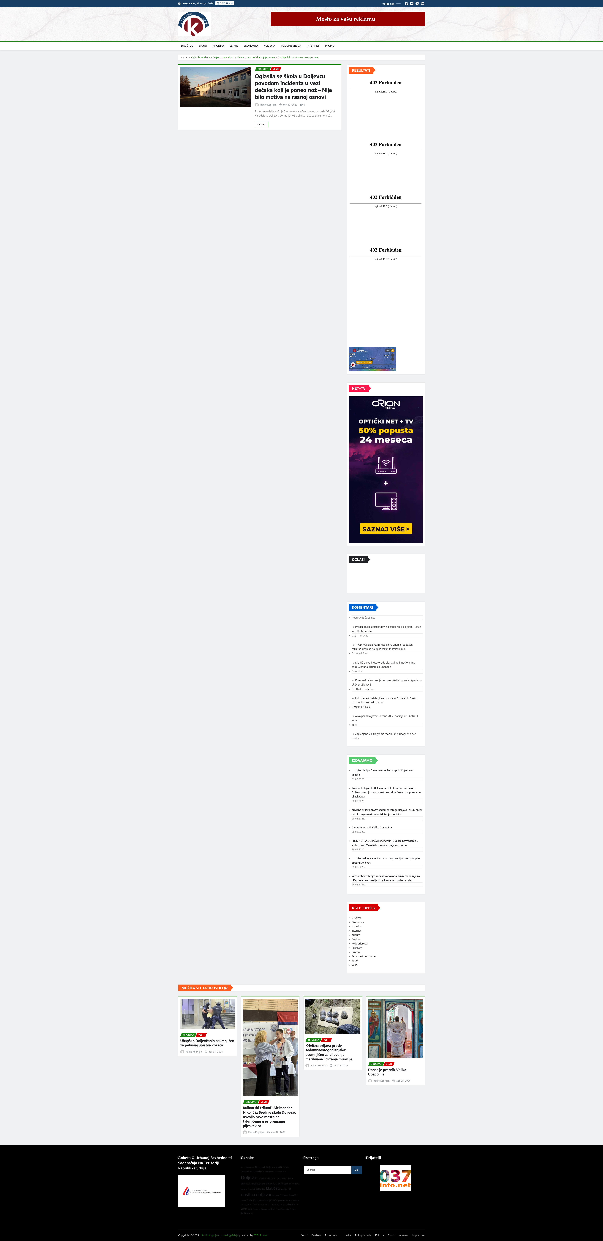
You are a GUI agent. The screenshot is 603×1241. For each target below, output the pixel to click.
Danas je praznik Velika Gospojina (372, 827)
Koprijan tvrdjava (291, 1183)
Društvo (187, 45)
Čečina (292, 1209)
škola (243, 1213)
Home (184, 57)
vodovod (258, 1209)
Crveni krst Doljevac (272, 1171)
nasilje (284, 1189)
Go (356, 1169)
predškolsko (294, 1200)
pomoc (273, 1200)
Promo (329, 45)
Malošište (273, 1188)
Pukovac (245, 1204)
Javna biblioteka (279, 1178)
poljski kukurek (262, 1200)
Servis (234, 45)
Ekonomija (251, 45)
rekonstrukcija (265, 1204)
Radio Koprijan (268, 104)
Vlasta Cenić (247, 1208)
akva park (250, 1167)
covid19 (258, 1171)
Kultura (269, 45)
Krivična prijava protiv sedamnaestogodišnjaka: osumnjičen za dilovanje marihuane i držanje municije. (329, 1052)
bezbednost (247, 1171)
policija (251, 1200)
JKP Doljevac (268, 1183)
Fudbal (268, 1178)
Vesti (354, 965)
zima (278, 1209)
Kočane (256, 1188)
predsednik (283, 1200)
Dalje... (261, 124)
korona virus (246, 1189)
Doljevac (249, 1177)
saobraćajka (278, 1204)
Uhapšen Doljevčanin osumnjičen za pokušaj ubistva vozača (207, 1042)
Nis (289, 1188)
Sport (203, 45)
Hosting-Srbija (230, 1235)
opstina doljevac (256, 1194)
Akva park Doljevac (265, 1167)
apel (278, 1167)
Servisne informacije (364, 956)
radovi (254, 1204)
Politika (356, 939)
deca (283, 1171)
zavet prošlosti (268, 1209)
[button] (395, 1178)
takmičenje (292, 1204)
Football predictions (363, 689)
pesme (243, 1200)
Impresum (418, 1235)
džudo (261, 1178)
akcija (243, 1167)
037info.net (260, 1235)
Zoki (354, 725)
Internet (313, 45)
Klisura (279, 1183)
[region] (395, 1178)
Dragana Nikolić (361, 707)
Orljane (275, 1195)
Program (357, 948)
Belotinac (285, 1167)
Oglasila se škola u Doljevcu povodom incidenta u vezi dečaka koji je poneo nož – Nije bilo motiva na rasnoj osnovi (254, 57)
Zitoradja (284, 1209)
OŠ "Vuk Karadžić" (289, 1195)
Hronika (218, 45)
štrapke (249, 1213)
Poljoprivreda (291, 45)
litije (263, 1189)
